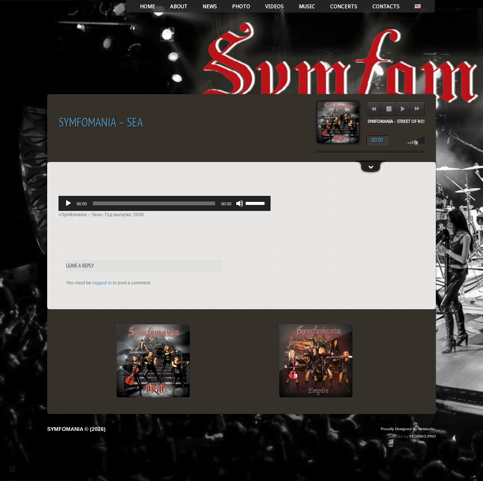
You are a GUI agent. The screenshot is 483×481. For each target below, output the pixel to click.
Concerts (343, 6)
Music (307, 6)
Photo (241, 6)
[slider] (256, 202)
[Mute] (239, 203)
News (210, 6)
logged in (102, 283)
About (179, 6)
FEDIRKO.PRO (422, 436)
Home (147, 6)
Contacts (386, 6)
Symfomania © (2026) (76, 429)
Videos (274, 6)
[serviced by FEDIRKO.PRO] (12, 469)
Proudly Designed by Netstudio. (408, 429)
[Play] (68, 203)
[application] (164, 203)
